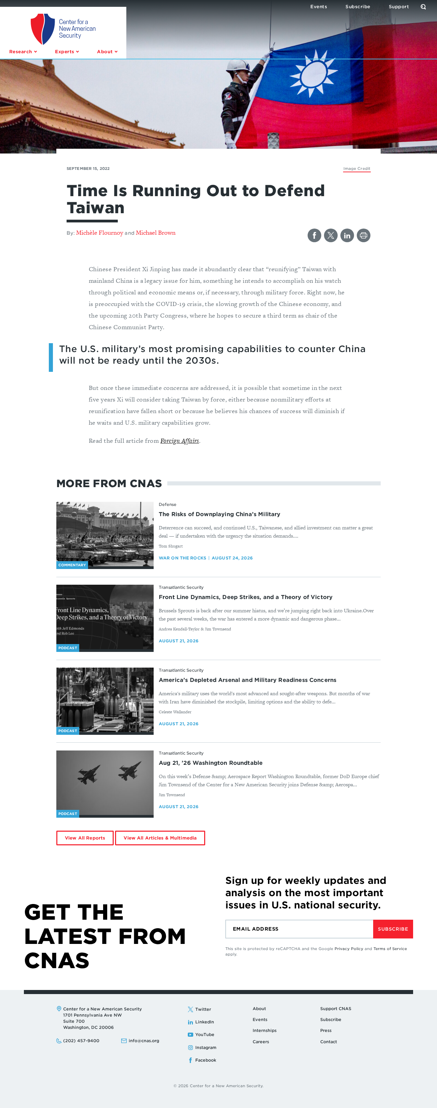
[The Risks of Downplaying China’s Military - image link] (105, 534)
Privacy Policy (349, 948)
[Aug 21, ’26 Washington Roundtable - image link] (105, 782)
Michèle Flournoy (99, 232)
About (259, 1008)
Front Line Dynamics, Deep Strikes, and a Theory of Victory (246, 597)
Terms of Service (390, 948)
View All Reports (85, 838)
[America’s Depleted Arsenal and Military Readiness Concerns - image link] (105, 700)
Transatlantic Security (181, 587)
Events (260, 1019)
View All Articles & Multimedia (160, 838)
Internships (265, 1030)
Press (326, 1030)
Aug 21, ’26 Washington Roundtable (211, 763)
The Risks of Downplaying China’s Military (220, 514)
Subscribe (393, 929)
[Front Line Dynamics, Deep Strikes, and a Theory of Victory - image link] (105, 617)
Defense (168, 504)
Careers (261, 1041)
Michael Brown (155, 232)
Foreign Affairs (179, 440)
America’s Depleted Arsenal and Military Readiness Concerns (247, 680)
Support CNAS (335, 1008)
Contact (328, 1041)
